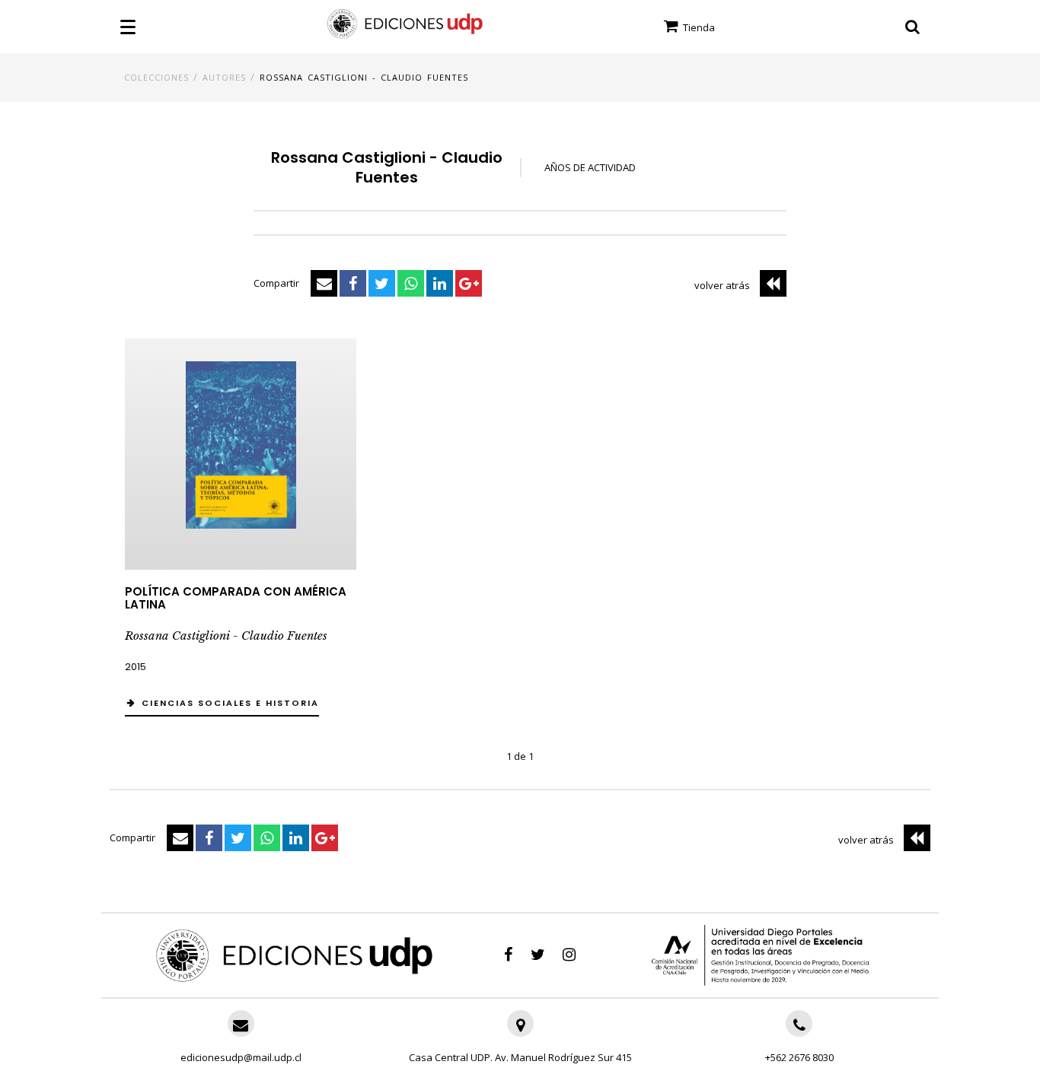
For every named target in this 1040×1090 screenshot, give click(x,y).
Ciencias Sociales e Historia (230, 703)
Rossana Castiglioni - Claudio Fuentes (364, 77)
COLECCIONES (156, 77)
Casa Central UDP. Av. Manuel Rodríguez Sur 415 (520, 1057)
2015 (135, 666)
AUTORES (224, 77)
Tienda (698, 27)
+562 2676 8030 (799, 1057)
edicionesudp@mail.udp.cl (240, 1057)
